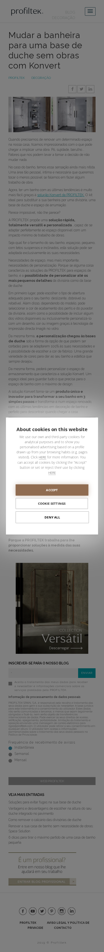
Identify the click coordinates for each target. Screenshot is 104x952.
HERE (42, 457)
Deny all (52, 517)
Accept (52, 490)
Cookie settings (52, 503)
